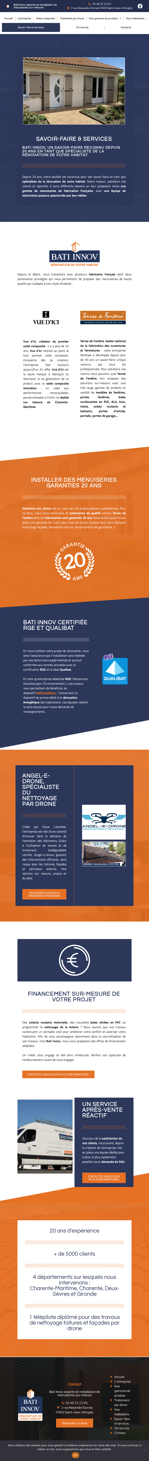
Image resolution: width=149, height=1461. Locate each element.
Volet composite (45, 18)
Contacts (126, 27)
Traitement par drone (72, 18)
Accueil (8, 18)
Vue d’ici (29, 341)
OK (75, 1455)
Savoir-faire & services (31, 27)
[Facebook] (140, 6)
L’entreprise (24, 18)
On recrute (82, 27)
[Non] (144, 1451)
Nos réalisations (135, 18)
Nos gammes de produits (103, 18)
